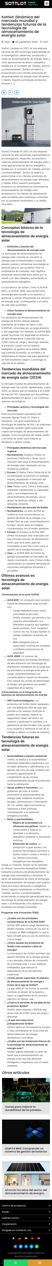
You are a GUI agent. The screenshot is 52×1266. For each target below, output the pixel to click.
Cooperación (9, 1224)
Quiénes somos (10, 1218)
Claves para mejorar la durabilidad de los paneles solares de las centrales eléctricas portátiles (23, 1111)
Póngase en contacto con (16, 1230)
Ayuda (5, 1211)
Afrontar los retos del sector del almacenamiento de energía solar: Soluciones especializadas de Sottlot (26, 1194)
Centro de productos (14, 1205)
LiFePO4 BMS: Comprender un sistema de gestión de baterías (26, 1150)
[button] (46, 3)
